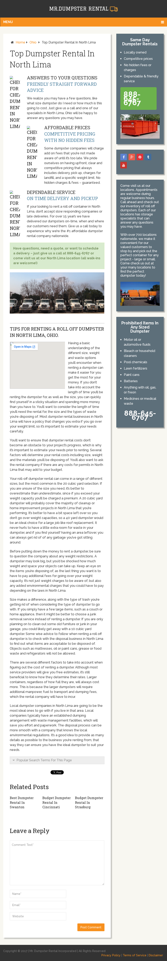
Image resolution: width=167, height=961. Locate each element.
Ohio (33, 42)
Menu (8, 22)
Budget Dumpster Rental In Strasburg (89, 802)
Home (20, 42)
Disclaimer (156, 955)
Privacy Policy (111, 955)
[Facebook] (123, 157)
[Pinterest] (140, 157)
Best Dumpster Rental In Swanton (22, 802)
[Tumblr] (148, 157)
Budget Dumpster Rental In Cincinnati (56, 802)
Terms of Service (134, 955)
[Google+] (132, 157)
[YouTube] (123, 165)
